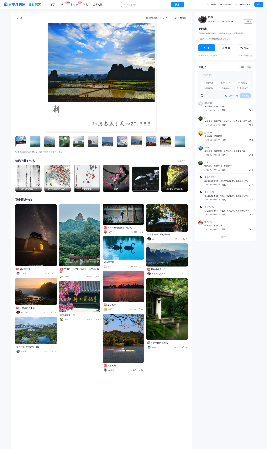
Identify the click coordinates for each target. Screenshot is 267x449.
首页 (53, 4)
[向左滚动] (18, 141)
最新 (242, 67)
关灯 (168, 17)
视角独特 (227, 88)
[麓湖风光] (123, 338)
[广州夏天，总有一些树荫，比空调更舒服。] (79, 235)
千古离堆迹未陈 (27, 307)
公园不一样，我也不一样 (158, 234)
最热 (249, 67)
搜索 (177, 4)
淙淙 (210, 16)
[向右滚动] (184, 141)
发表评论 (245, 95)
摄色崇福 (208, 221)
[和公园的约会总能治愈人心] (123, 214)
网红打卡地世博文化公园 (27, 347)
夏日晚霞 (111, 304)
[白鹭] (145, 178)
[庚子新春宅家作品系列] (57, 178)
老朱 (206, 162)
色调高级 (244, 83)
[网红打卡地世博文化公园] (36, 330)
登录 (259, 4)
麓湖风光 (111, 365)
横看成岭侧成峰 (158, 269)
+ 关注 (248, 21)
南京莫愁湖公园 (67, 315)
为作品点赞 (233, 95)
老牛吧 (207, 147)
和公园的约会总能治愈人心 (119, 227)
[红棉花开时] (87, 178)
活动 (63, 4)
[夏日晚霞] (123, 286)
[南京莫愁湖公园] (79, 296)
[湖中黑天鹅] (123, 248)
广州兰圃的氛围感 (159, 342)
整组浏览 (153, 17)
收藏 (227, 47)
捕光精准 (209, 83)
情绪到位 (209, 88)
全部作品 (182, 160)
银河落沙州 (25, 268)
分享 (246, 47)
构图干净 (227, 83)
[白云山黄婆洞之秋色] (28, 178)
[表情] (202, 95)
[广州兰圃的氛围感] (167, 309)
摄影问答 (97, 4)
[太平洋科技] (14, 4)
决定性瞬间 (244, 88)
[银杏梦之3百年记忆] (174, 178)
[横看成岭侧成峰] (167, 255)
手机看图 (182, 17)
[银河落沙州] (36, 235)
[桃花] (116, 178)
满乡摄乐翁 (209, 177)
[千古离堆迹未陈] (36, 291)
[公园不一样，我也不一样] (167, 218)
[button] (32, 78)
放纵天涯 (208, 102)
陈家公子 (208, 132)
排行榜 (74, 4)
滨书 (206, 117)
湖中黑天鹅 (109, 262)
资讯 (85, 4)
